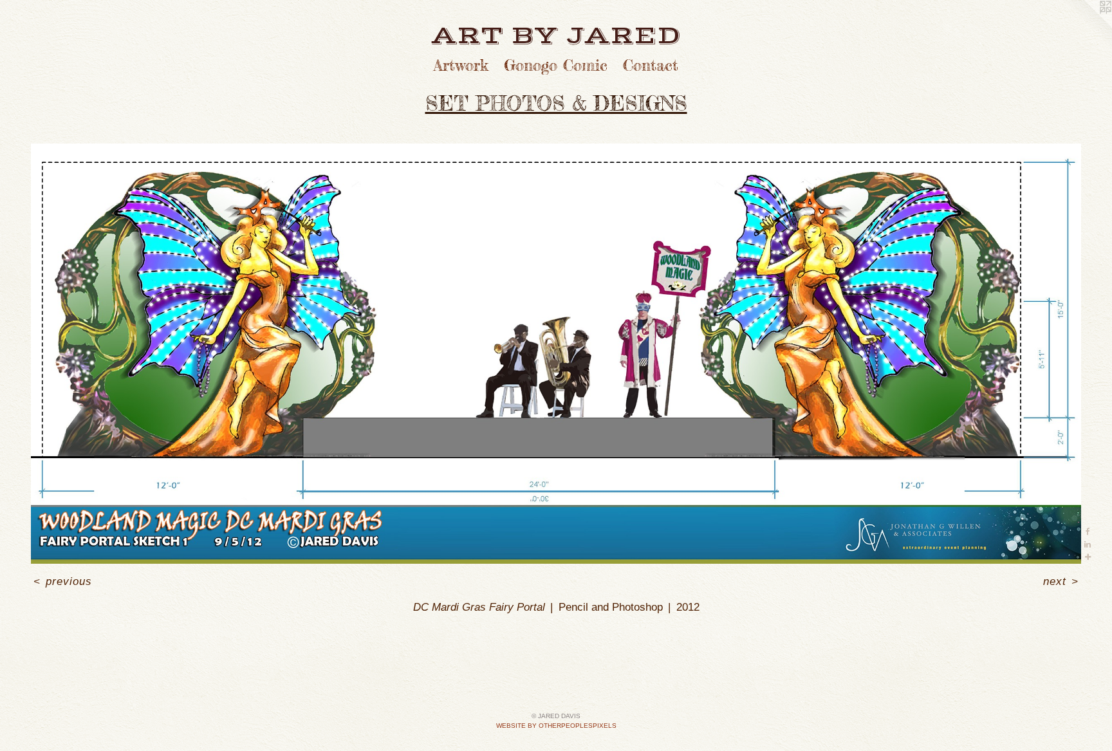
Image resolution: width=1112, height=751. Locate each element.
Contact (650, 65)
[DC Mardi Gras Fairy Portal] (556, 354)
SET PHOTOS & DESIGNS (556, 103)
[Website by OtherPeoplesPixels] (1086, 25)
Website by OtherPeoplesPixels (556, 725)
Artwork (461, 65)
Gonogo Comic (555, 65)
